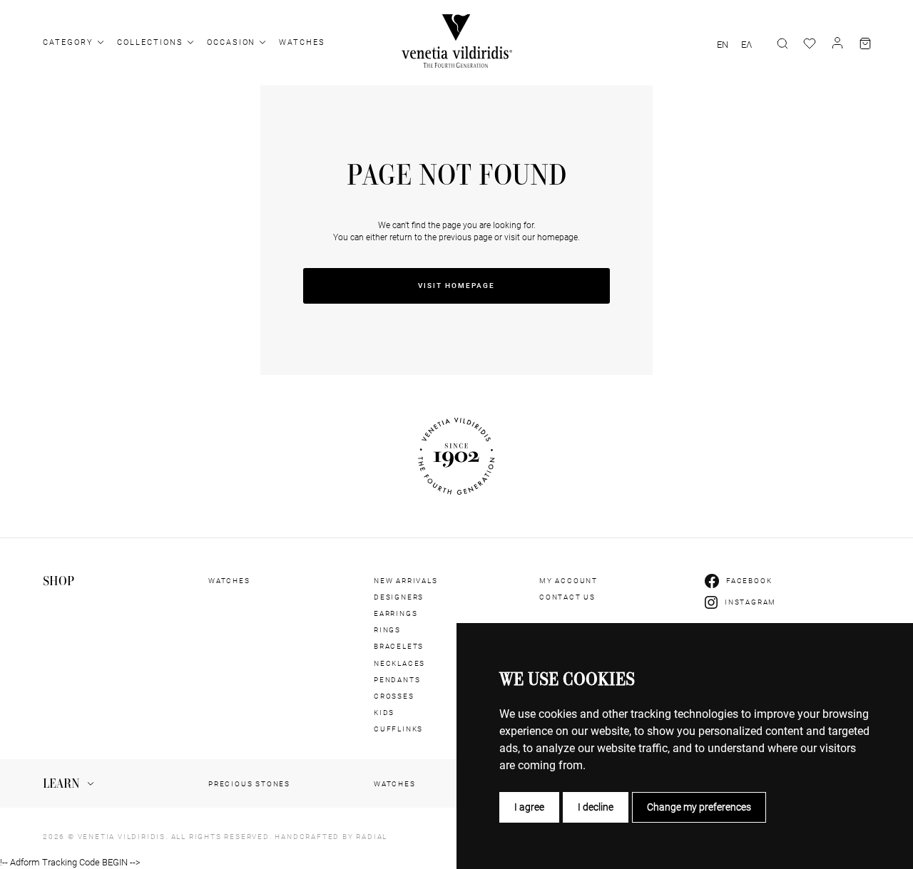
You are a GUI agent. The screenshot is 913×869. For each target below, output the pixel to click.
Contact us (567, 597)
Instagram (750, 602)
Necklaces (399, 663)
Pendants (397, 680)
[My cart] (865, 43)
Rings (387, 630)
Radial (371, 836)
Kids (384, 712)
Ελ (746, 45)
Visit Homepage (456, 285)
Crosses (394, 696)
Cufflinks (398, 729)
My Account (568, 581)
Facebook (749, 581)
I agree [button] (529, 807)
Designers (399, 597)
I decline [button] (595, 807)
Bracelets (399, 646)
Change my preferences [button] (699, 807)
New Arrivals (406, 581)
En (722, 45)
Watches (302, 42)
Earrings (395, 613)
